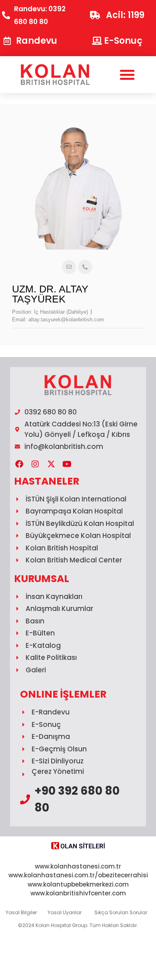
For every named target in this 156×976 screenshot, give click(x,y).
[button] (127, 75)
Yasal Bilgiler (21, 912)
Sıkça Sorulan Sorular (120, 912)
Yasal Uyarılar (65, 912)
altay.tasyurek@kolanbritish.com (66, 320)
